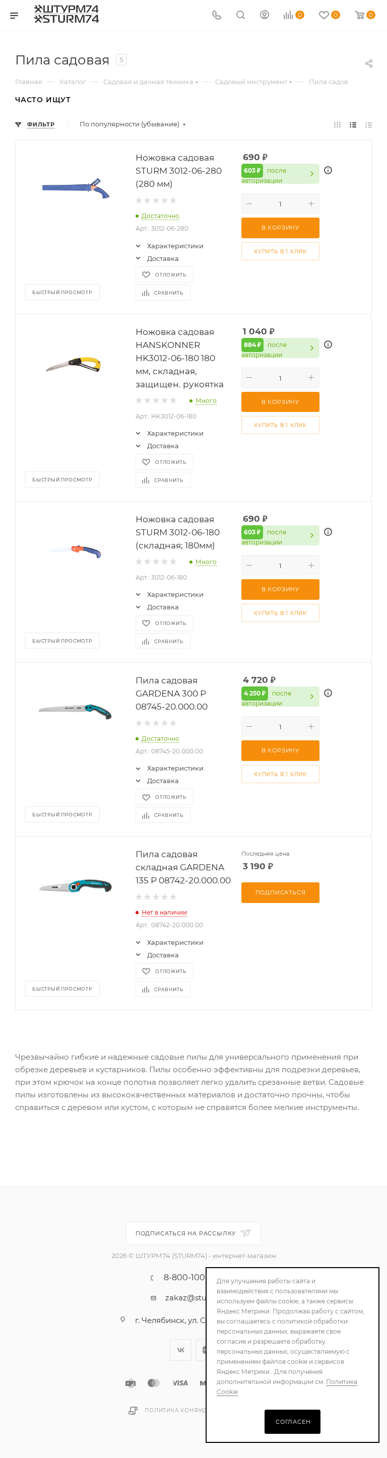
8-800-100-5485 (196, 1278)
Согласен (293, 1421)
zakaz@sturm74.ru (200, 1297)
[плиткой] (337, 124)
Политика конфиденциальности (202, 1410)
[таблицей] (368, 124)
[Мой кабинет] (264, 16)
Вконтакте (180, 1350)
